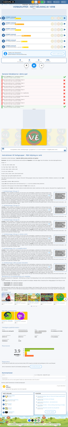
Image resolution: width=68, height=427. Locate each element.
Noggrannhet (48, 61)
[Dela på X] (32, 420)
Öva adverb (18, 320)
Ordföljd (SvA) (44, 301)
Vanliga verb (18, 301)
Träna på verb (5, 301)
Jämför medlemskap (57, 53)
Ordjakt (10, 403)
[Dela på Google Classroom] (35, 420)
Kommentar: (5, 378)
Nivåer (29, 61)
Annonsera (19, 424)
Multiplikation (11, 411)
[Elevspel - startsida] (8, 2)
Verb (36, 331)
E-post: (35, 375)
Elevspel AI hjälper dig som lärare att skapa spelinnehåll (51, 396)
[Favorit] (26, 65)
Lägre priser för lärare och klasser (45, 399)
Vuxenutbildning (23, 331)
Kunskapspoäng (38, 61)
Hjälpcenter (25, 424)
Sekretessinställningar (55, 424)
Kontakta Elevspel (35, 366)
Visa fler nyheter (50, 411)
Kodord (10, 407)
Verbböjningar (42, 331)
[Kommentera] (34, 65)
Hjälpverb (56, 301)
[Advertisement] (34, 12)
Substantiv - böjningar (7, 320)
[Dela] (41, 65)
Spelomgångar (20, 61)
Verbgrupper (38, 332)
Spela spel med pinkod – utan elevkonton (47, 402)
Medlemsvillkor (47, 424)
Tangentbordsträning (13, 399)
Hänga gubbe (11, 395)
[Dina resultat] (44, 2)
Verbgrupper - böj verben (34, 301)
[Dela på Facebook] (29, 420)
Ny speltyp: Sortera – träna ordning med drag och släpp (51, 405)
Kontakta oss (30, 424)
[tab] (31, 306)
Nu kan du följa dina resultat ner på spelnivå (48, 407)
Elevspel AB (14, 424)
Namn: (3, 375)
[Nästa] (65, 299)
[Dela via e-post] (38, 420)
